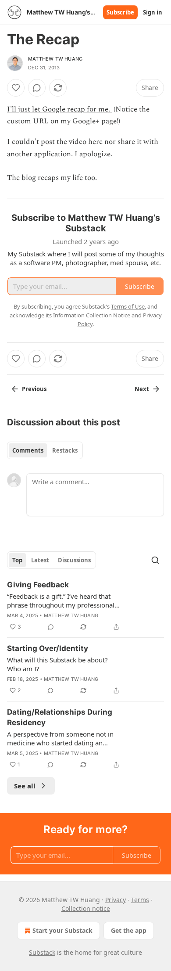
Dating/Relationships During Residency (59, 717)
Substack (42, 952)
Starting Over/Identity (47, 648)
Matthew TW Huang (55, 59)
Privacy (115, 899)
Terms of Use (128, 306)
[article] (85, 605)
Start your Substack (62, 930)
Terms (140, 899)
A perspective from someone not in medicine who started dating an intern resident (60, 738)
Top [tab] (17, 560)
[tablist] (45, 450)
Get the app (128, 930)
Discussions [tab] (74, 560)
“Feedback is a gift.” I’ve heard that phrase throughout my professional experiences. (60, 600)
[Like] (16, 88)
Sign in (152, 12)
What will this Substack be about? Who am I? (57, 664)
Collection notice (85, 908)
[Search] (155, 560)
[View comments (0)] (37, 88)
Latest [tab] (40, 560)
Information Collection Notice (91, 315)
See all (25, 785)
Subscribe (120, 12)
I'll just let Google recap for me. (59, 109)
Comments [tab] (27, 450)
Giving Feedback (38, 584)
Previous (34, 389)
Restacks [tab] (65, 450)
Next (142, 389)
